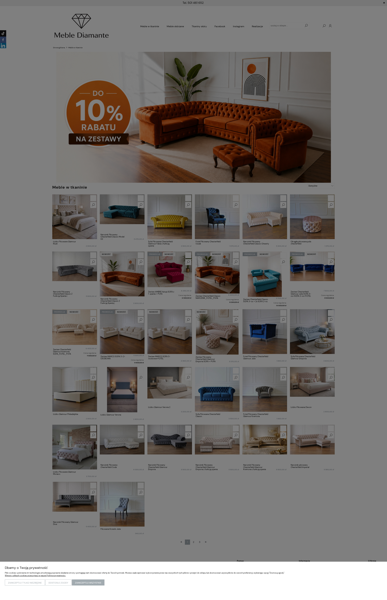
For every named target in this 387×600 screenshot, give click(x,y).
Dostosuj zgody (58, 583)
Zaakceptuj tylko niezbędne (25, 583)
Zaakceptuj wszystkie (88, 583)
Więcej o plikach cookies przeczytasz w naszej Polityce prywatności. (35, 575)
